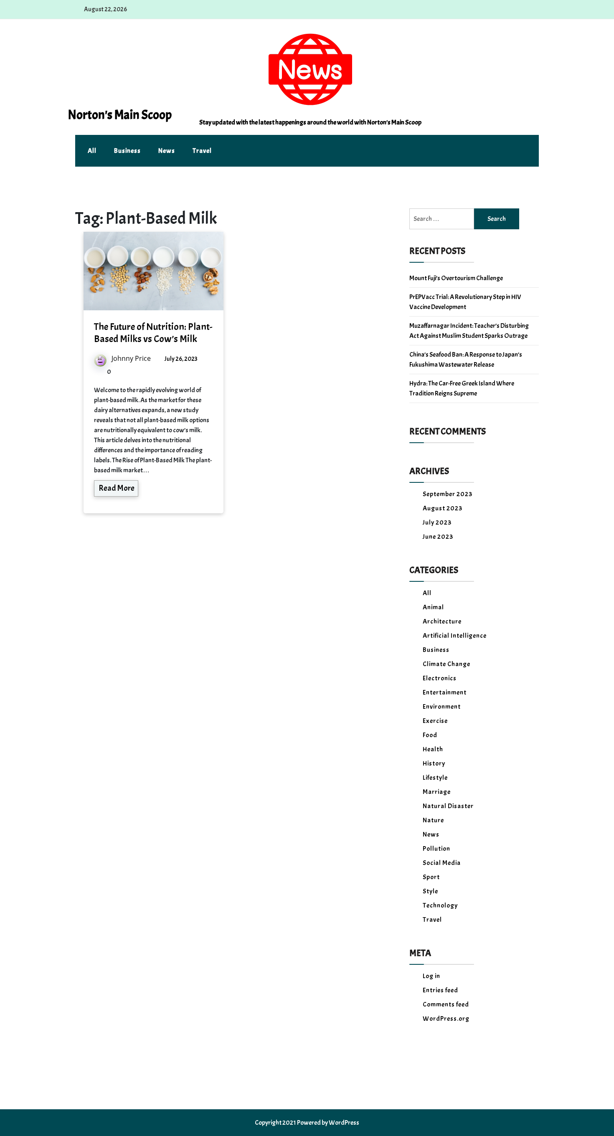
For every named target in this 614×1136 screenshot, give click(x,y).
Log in (431, 976)
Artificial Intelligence (455, 635)
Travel (202, 151)
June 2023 (438, 536)
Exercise (435, 721)
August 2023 (442, 508)
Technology (440, 905)
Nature (433, 820)
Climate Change (446, 664)
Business (127, 151)
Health (433, 749)
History (434, 763)
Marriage (437, 792)
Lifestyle (435, 777)
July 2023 (437, 522)
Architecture (442, 621)
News (166, 151)
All (92, 151)
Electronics (440, 678)
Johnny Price (131, 358)
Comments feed (446, 1004)
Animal (433, 607)
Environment (442, 706)
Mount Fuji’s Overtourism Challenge (456, 278)
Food (430, 735)
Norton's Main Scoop (120, 115)
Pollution (436, 848)
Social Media (442, 863)
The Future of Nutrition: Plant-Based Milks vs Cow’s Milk (153, 332)
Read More (116, 488)
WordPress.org (446, 1018)
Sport (431, 877)
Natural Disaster (448, 806)
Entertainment (445, 692)
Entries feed (440, 990)
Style (430, 891)
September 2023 (447, 494)
